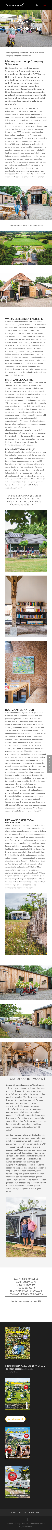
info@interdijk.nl (27, 1369)
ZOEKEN (22, 1512)
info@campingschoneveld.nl (26, 1291)
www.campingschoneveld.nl (26, 1294)
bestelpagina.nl (15, 1419)
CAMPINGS (34, 1512)
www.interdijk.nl (11, 1372)
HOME (13, 1512)
